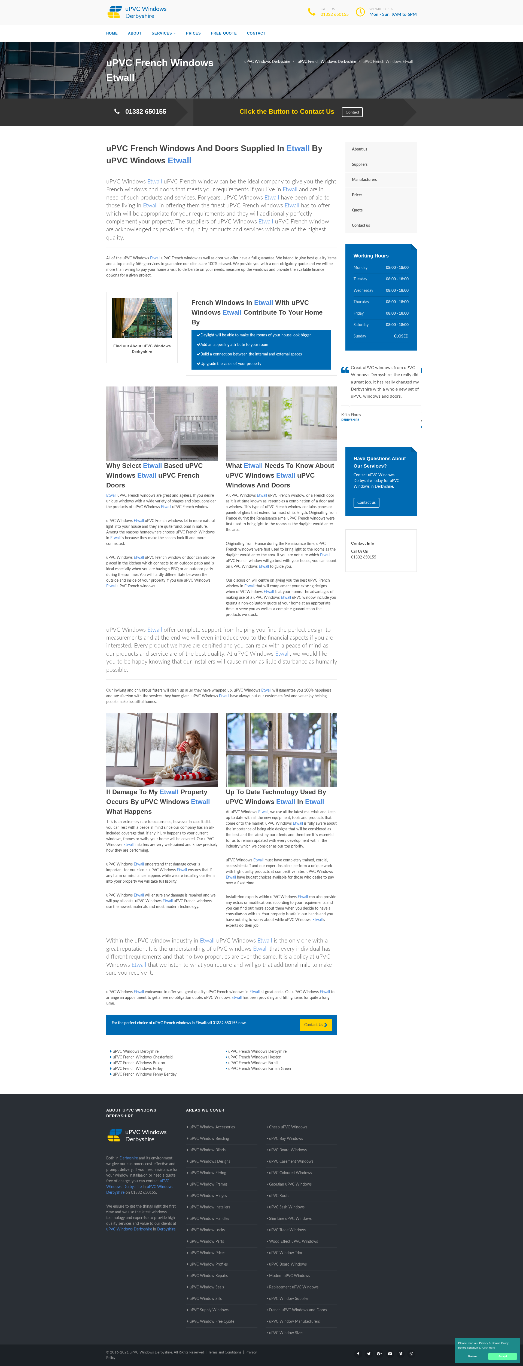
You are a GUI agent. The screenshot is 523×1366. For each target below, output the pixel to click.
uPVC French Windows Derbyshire (257, 1052)
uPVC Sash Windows (287, 1207)
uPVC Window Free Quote (212, 1322)
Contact (256, 33)
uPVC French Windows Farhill (253, 1063)
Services (162, 33)
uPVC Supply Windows (209, 1310)
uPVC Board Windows (288, 1150)
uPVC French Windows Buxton (139, 1063)
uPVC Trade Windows (287, 1230)
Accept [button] (502, 1356)
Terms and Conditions (224, 1352)
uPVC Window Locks (207, 1230)
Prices (193, 33)
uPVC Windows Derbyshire (136, 1052)
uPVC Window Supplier (289, 1299)
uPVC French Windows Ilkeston (254, 1057)
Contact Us (314, 1025)
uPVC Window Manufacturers (294, 1322)
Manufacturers (364, 180)
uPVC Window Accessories (212, 1127)
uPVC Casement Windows (291, 1162)
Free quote (224, 33)
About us (359, 149)
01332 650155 (335, 14)
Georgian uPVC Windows (290, 1184)
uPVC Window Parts (207, 1242)
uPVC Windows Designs (210, 1162)
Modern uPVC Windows (289, 1276)
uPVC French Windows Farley (138, 1069)
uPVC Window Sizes (286, 1333)
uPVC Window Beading (209, 1139)
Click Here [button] (488, 1347)
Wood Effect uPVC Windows (293, 1242)
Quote (357, 210)
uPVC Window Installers (210, 1207)
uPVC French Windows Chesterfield (143, 1057)
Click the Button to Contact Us (284, 111)
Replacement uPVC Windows (293, 1287)
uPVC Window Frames (208, 1184)
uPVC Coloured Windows (290, 1173)
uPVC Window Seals (207, 1287)
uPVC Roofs (279, 1196)
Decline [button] (472, 1356)
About (135, 33)
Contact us (361, 226)
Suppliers (359, 165)
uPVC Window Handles (209, 1219)
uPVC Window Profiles (209, 1264)
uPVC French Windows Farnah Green (259, 1069)
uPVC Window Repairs (209, 1276)
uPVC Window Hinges (208, 1196)
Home (112, 33)
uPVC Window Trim (285, 1253)
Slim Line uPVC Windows (290, 1219)
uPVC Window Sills (206, 1299)
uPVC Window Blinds (208, 1150)
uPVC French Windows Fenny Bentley (145, 1074)
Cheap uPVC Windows (288, 1127)
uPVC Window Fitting (208, 1173)
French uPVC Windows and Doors (298, 1310)
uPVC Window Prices (207, 1253)
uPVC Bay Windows (286, 1139)
